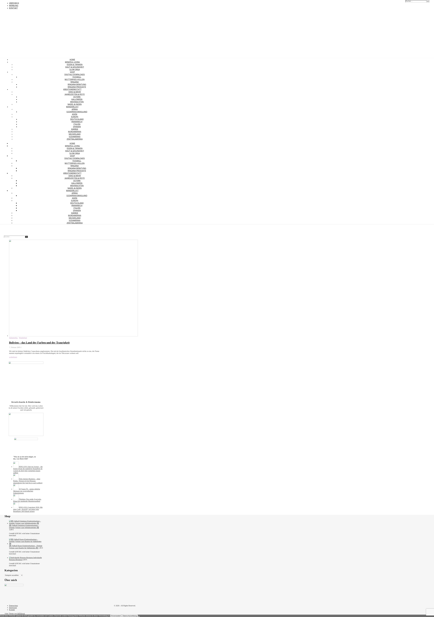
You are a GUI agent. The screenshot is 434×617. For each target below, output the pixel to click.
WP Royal (21, 614)
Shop (72, 72)
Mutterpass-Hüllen (75, 79)
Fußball (77, 77)
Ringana (75, 82)
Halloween (76, 99)
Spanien (77, 126)
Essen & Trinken (75, 64)
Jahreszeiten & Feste (75, 94)
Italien (76, 124)
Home (72, 59)
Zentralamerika (75, 139)
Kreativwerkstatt (72, 89)
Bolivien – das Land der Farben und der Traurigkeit (39, 342)
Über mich (14, 3)
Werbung (13, 5)
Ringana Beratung (77, 84)
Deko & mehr (74, 92)
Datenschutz (13, 606)
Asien (74, 114)
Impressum (13, 608)
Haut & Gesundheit (74, 67)
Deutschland (77, 119)
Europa (74, 116)
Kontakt (13, 8)
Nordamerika (74, 131)
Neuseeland (75, 134)
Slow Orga (74, 69)
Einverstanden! (116, 616)
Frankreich (76, 121)
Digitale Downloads (74, 74)
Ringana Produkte (77, 87)
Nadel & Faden (75, 104)
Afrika (75, 109)
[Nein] (139, 616)
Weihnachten (77, 102)
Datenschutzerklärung (130, 616)
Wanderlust (72, 107)
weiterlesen (13, 357)
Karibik (74, 129)
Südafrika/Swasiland (76, 111)
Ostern (76, 97)
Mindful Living (72, 62)
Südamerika (74, 136)
